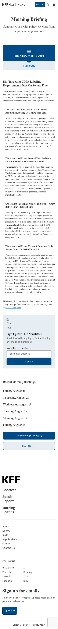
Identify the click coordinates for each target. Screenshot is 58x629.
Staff (5, 535)
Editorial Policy (20, 624)
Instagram (8, 567)
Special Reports (8, 499)
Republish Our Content (10, 541)
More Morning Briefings (27, 435)
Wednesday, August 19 (17, 404)
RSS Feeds (27, 446)
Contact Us (8, 548)
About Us (7, 526)
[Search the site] (48, 4)
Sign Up (29, 361)
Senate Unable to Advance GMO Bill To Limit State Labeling (30, 205)
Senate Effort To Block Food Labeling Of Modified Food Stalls (28, 159)
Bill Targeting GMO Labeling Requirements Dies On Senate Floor (26, 83)
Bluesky (27, 572)
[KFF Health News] (13, 4)
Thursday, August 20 (16, 397)
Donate (39, 4)
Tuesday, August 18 (15, 411)
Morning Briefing (8, 510)
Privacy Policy (38, 624)
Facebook (7, 581)
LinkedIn (7, 576)
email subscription (13, 307)
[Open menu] (54, 4)
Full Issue (29, 65)
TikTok (27, 576)
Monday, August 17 (15, 418)
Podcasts (9, 490)
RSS (25, 581)
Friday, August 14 (14, 425)
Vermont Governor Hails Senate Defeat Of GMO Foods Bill (29, 247)
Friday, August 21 (14, 391)
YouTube (7, 572)
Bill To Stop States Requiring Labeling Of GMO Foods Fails (26, 111)
